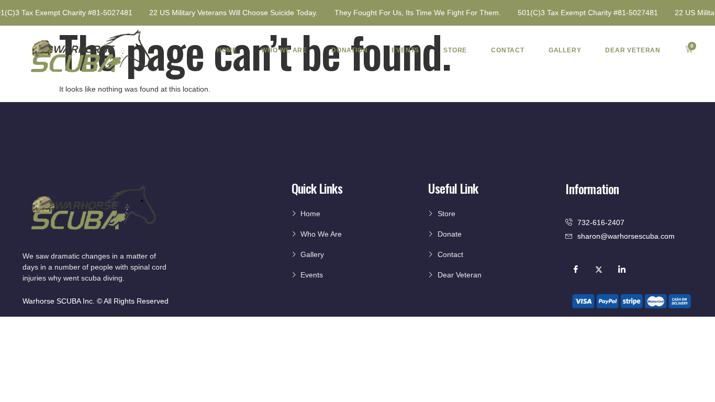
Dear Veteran (633, 50)
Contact (507, 50)
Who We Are (284, 50)
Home (227, 50)
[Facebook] (576, 269)
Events (405, 50)
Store (455, 50)
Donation (349, 50)
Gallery (565, 50)
